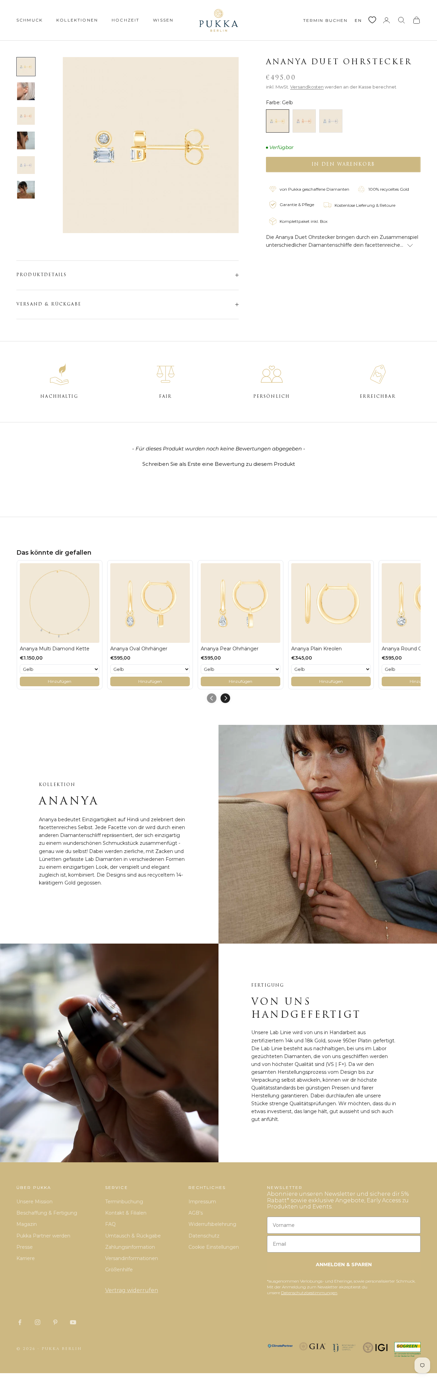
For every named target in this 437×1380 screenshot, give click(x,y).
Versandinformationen (131, 1258)
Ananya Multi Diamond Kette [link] (54, 649)
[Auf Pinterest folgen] (55, 1322)
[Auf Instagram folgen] (37, 1322)
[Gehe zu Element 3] (26, 115)
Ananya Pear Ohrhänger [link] (229, 649)
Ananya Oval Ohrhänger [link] (138, 649)
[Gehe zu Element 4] (26, 140)
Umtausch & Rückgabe (133, 1236)
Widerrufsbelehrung (212, 1224)
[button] (218, 463)
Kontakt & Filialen (125, 1213)
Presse (24, 1247)
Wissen (163, 20)
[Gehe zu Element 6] (26, 189)
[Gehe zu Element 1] (26, 66)
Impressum (202, 1202)
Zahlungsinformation (130, 1247)
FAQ (110, 1224)
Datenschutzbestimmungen (309, 1292)
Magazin (26, 1224)
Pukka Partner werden (43, 1236)
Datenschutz (204, 1236)
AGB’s (195, 1213)
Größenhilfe (119, 1270)
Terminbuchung (124, 1202)
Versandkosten (307, 87)
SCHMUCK (29, 20)
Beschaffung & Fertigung (46, 1213)
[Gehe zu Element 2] (26, 91)
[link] (59, 603)
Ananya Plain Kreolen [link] (316, 649)
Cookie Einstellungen (213, 1247)
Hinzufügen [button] (59, 681)
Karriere (25, 1258)
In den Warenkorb (343, 164)
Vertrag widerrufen (131, 1290)
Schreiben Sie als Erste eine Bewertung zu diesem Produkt (218, 464)
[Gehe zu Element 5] (26, 165)
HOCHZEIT (125, 20)
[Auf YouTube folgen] (73, 1322)
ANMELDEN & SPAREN (344, 1264)
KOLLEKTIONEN (77, 20)
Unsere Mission (34, 1202)
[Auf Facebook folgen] (19, 1322)
